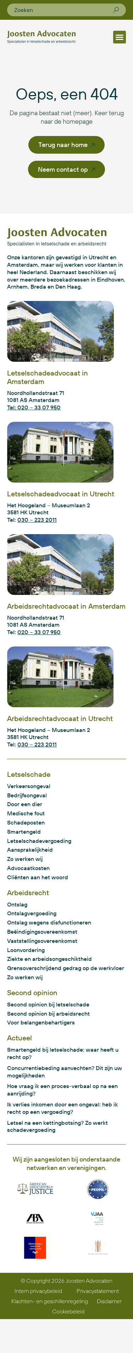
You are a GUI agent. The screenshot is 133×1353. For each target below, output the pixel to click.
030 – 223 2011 (37, 519)
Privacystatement (98, 1290)
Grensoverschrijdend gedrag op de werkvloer (65, 967)
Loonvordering (26, 949)
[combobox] (63, 10)
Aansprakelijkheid (30, 849)
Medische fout (26, 813)
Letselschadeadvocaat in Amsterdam (47, 377)
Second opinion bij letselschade (48, 1004)
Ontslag (17, 904)
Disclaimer (109, 1301)
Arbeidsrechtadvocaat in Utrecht (60, 718)
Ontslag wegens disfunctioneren (49, 922)
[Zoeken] (116, 10)
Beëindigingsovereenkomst (42, 931)
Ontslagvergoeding (31, 913)
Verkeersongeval (28, 786)
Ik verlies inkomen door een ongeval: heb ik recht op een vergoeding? (62, 1108)
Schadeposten (26, 822)
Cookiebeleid (68, 1311)
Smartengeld (24, 831)
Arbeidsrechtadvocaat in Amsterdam (66, 606)
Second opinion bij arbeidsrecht (48, 1013)
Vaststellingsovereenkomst (42, 940)
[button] (119, 37)
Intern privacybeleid (38, 1290)
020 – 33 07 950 (39, 632)
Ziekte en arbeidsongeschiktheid (49, 958)
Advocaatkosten (28, 868)
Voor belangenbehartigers (41, 1022)
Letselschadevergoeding (39, 840)
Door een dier (24, 804)
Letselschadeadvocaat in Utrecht (60, 493)
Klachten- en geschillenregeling (49, 1301)
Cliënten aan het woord (37, 877)
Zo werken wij (25, 858)
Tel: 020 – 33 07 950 (34, 407)
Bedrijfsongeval (27, 795)
